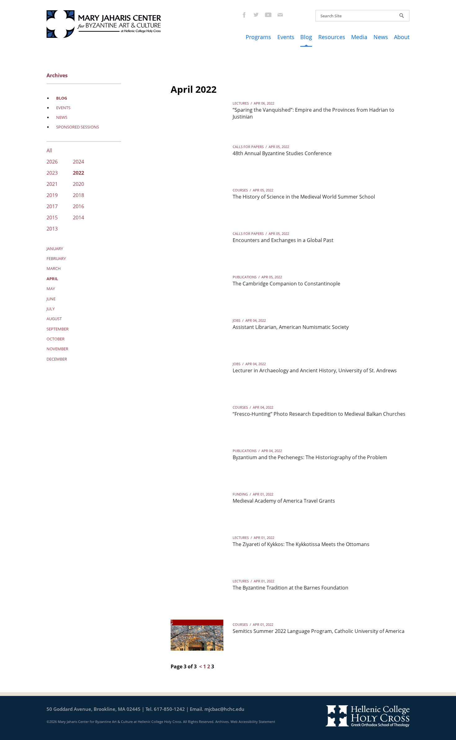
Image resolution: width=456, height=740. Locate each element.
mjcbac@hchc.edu (224, 709)
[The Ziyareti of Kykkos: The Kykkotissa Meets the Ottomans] (197, 548)
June (51, 299)
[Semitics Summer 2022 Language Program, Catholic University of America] (197, 635)
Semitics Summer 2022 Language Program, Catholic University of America (319, 631)
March (54, 268)
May (51, 288)
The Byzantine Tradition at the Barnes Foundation (290, 587)
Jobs (236, 320)
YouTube (267, 14)
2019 (52, 196)
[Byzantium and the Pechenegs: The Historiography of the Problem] (197, 461)
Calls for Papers (248, 146)
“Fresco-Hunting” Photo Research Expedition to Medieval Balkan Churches (319, 413)
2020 (78, 184)
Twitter (255, 14)
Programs (258, 37)
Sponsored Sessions (77, 127)
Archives (222, 721)
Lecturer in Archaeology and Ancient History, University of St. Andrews (315, 370)
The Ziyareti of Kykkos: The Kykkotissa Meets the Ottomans (301, 544)
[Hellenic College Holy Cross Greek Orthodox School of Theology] (367, 715)
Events (285, 37)
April (52, 278)
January (55, 248)
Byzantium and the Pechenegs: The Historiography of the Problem (310, 457)
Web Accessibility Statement (252, 721)
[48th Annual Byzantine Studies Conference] (197, 157)
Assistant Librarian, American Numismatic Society (291, 327)
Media (359, 37)
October (56, 339)
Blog (306, 37)
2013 (52, 229)
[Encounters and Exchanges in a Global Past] (197, 244)
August (54, 318)
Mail (280, 14)
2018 (78, 196)
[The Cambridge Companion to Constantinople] (197, 287)
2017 (52, 207)
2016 (78, 207)
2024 (78, 162)
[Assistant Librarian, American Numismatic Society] (197, 331)
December (57, 359)
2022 (78, 173)
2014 (78, 218)
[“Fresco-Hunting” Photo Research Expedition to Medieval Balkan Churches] (197, 417)
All (49, 151)
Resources (331, 37)
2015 (52, 218)
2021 (52, 184)
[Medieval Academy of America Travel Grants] (197, 504)
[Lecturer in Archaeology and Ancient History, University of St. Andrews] (197, 374)
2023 (52, 173)
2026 (52, 162)
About (401, 37)
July (51, 309)
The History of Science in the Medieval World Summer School (304, 196)
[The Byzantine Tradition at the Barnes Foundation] (197, 591)
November (57, 349)
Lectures (241, 103)
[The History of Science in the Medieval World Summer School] (197, 200)
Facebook (243, 14)
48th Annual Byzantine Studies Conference (282, 153)
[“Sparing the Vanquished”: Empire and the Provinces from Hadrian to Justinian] (197, 113)
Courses (240, 190)
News (380, 37)
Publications (245, 277)
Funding (240, 494)
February (56, 258)
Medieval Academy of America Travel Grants (284, 500)
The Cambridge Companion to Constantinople (286, 283)
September (58, 329)
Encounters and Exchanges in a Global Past (283, 240)
